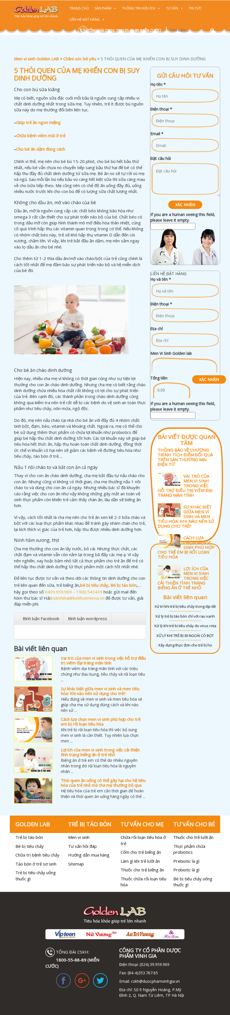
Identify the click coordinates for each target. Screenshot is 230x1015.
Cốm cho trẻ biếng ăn (141, 852)
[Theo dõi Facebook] (63, 980)
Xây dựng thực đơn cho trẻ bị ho (185, 645)
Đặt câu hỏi (160, 158)
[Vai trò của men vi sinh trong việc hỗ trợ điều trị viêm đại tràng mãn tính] (33, 668)
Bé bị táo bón (124, 585)
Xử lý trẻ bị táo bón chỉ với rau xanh (185, 616)
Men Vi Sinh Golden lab (171, 353)
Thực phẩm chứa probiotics (189, 849)
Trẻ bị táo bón (29, 837)
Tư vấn (172, 8)
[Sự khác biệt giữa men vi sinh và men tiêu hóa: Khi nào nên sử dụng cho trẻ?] (33, 699)
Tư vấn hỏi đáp (82, 846)
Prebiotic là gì (186, 861)
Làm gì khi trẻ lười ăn (140, 861)
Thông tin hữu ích (138, 8)
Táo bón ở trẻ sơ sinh (35, 864)
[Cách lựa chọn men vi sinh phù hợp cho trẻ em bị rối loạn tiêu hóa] (33, 729)
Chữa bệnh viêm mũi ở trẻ (40, 135)
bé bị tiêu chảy (94, 585)
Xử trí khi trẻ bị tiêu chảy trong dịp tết (185, 606)
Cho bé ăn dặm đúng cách (40, 149)
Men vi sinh (78, 837)
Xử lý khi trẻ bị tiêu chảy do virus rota (185, 625)
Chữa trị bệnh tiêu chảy (37, 855)
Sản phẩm (103, 8)
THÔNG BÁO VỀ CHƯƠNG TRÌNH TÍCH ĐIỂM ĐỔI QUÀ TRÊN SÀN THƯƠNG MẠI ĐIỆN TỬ (185, 457)
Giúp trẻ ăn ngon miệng (38, 122)
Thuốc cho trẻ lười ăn (193, 837)
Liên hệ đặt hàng (85, 19)
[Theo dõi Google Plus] (82, 980)
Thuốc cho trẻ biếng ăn (142, 870)
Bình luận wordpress (87, 618)
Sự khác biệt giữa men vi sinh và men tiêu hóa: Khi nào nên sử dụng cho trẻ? (100, 691)
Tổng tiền (158, 378)
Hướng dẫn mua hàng (88, 855)
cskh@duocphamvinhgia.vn (155, 981)
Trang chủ (79, 8)
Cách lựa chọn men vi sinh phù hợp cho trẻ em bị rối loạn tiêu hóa (101, 721)
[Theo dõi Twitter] (100, 980)
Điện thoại (161, 109)
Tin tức (195, 8)
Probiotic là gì (186, 870)
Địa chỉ (156, 328)
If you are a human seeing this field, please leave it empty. (182, 217)
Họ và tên (160, 279)
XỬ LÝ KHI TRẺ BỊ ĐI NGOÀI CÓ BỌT (185, 635)
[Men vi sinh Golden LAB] (36, 12)
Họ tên (158, 84)
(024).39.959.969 (154, 964)
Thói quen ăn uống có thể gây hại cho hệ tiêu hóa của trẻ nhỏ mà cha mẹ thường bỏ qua (103, 782)
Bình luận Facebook (41, 618)
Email (157, 133)
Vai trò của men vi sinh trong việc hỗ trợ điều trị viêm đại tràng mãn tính (103, 660)
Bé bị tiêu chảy (29, 846)
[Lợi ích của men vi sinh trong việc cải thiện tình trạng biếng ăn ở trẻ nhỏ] (33, 760)
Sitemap (76, 864)
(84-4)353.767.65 (143, 972)
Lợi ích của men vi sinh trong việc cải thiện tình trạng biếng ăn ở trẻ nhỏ (100, 752)
